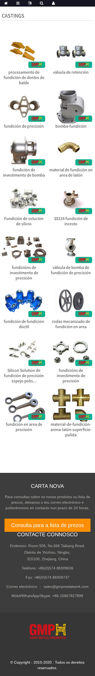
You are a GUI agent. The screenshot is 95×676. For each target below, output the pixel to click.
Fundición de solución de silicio (24, 221)
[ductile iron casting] (24, 301)
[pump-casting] (71, 106)
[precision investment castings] (24, 247)
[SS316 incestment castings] (71, 199)
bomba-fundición (71, 126)
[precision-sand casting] (24, 404)
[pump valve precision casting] (71, 247)
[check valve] (71, 52)
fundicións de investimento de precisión (24, 273)
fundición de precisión (24, 126)
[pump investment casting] (24, 150)
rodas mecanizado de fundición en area (71, 324)
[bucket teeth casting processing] (24, 52)
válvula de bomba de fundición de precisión (71, 270)
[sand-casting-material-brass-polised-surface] (71, 404)
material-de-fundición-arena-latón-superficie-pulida (71, 429)
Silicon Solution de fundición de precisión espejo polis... (24, 375)
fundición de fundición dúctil (24, 324)
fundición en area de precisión (24, 427)
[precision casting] (24, 106)
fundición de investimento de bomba (24, 172)
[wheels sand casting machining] (71, 301)
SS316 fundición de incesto (71, 221)
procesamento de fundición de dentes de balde (24, 77)
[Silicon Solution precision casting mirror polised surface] (24, 350)
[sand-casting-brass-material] (71, 150)
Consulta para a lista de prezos (47, 525)
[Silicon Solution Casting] (24, 199)
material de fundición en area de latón (71, 172)
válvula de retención (71, 72)
